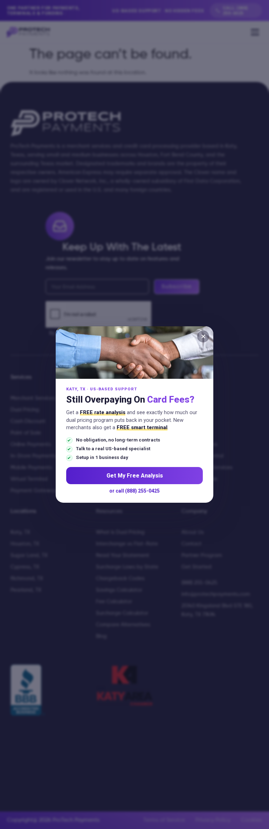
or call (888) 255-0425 (134, 491)
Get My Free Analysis (134, 475)
